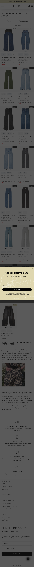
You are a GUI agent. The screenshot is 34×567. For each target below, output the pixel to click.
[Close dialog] (32, 269)
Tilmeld (17, 289)
